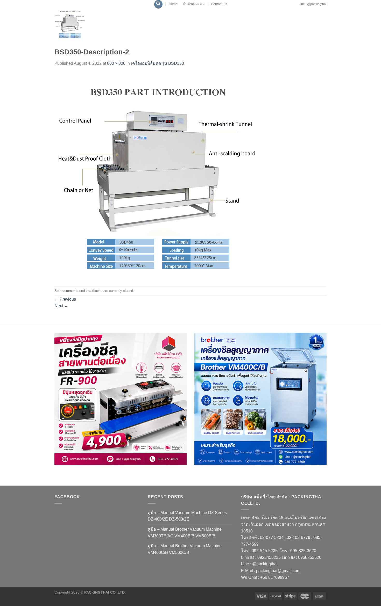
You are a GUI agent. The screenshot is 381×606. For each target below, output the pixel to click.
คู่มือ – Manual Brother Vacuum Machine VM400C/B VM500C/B (185, 549)
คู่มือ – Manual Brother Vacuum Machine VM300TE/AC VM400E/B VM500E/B (185, 532)
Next (61, 306)
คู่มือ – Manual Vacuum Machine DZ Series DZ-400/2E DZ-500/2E (187, 516)
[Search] (158, 4)
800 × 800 (116, 63)
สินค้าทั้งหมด (192, 4)
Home (173, 4)
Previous (65, 299)
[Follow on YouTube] (296, 6)
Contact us (219, 4)
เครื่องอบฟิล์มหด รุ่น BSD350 (157, 63)
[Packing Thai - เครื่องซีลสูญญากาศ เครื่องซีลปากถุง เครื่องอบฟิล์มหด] (81, 24)
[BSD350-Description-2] (158, 176)
